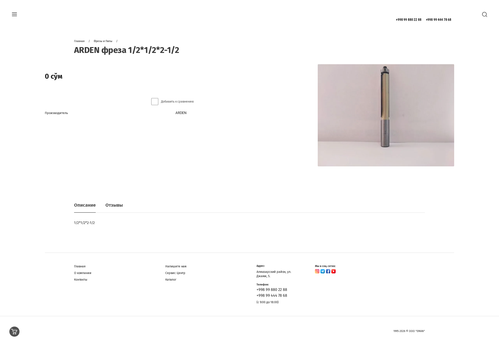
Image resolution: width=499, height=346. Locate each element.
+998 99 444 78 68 (438, 20)
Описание (85, 205)
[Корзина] (14, 332)
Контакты (80, 279)
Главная (80, 266)
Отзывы (114, 205)
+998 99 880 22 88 (408, 20)
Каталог (170, 279)
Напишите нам (176, 266)
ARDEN (181, 113)
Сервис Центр (175, 273)
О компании (82, 273)
